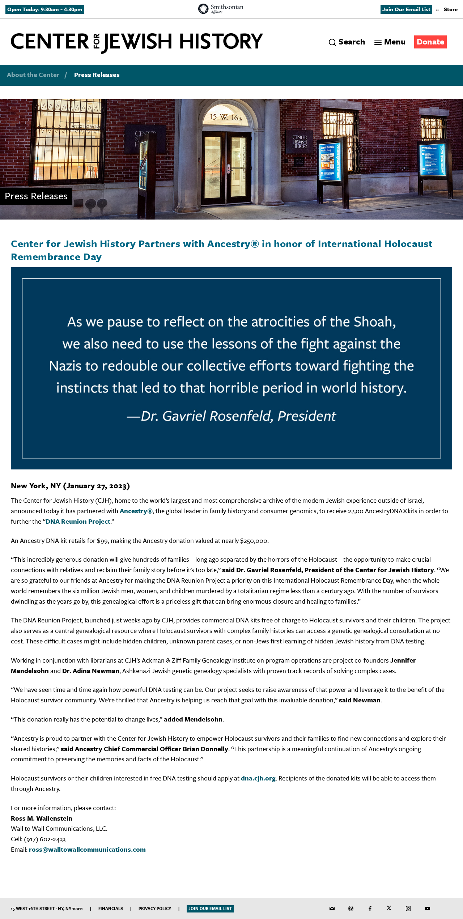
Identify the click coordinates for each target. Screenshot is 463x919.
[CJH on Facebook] (370, 908)
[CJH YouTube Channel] (427, 908)
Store (451, 9)
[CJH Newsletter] (332, 908)
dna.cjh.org (258, 778)
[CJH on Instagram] (408, 908)
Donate (430, 41)
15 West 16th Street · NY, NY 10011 (47, 908)
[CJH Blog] (350, 908)
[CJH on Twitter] (389, 908)
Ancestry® (136, 510)
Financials (110, 908)
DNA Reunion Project (78, 521)
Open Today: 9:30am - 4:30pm (44, 9)
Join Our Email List (406, 9)
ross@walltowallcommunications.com (87, 849)
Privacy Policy (155, 908)
